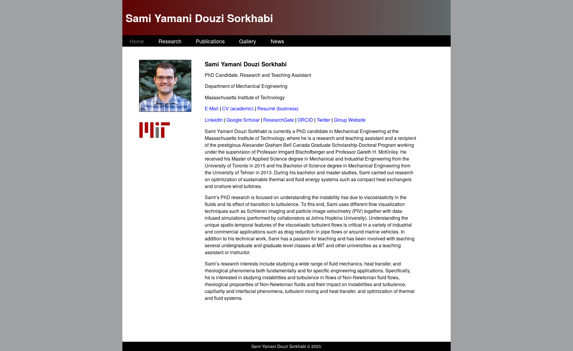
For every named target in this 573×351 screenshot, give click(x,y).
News (277, 41)
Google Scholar (243, 119)
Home (137, 41)
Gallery (247, 41)
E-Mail (211, 108)
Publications (210, 41)
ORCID (305, 119)
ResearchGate (278, 119)
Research (169, 41)
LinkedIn (214, 119)
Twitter (323, 119)
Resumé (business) (277, 108)
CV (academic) (238, 108)
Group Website (350, 119)
